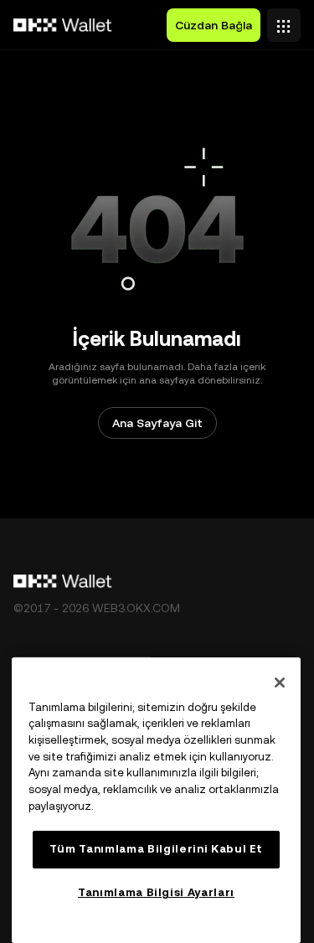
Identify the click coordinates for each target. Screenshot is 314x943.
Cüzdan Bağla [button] (213, 25)
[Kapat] (279, 682)
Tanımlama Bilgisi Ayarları (156, 892)
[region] (156, 800)
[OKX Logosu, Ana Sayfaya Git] (62, 25)
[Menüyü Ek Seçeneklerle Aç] (284, 21)
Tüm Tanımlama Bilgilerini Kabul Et (156, 849)
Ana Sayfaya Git (157, 423)
